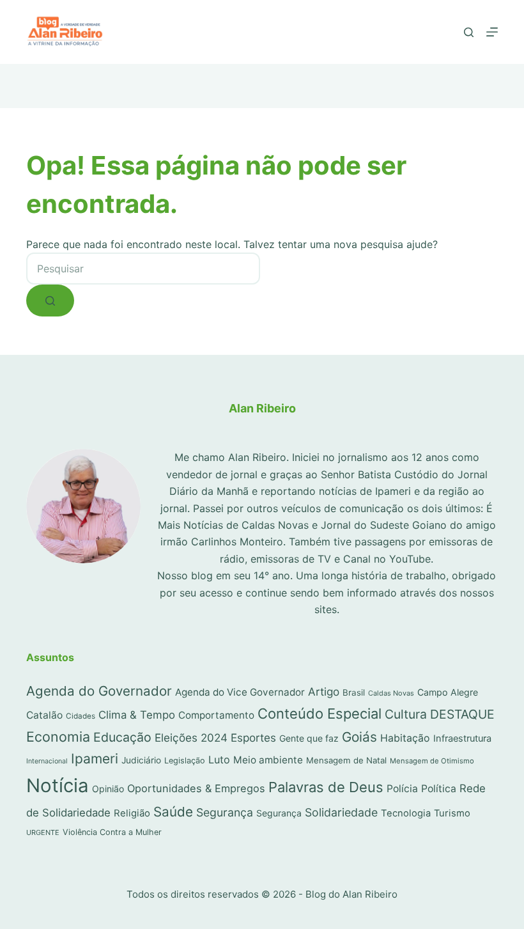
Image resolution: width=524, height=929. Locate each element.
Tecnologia (406, 813)
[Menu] (492, 32)
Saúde (173, 812)
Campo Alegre (447, 692)
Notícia (57, 785)
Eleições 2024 (191, 737)
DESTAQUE (462, 714)
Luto (219, 759)
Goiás (359, 737)
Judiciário (141, 760)
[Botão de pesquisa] (50, 300)
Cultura (406, 714)
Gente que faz (309, 738)
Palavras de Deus (325, 787)
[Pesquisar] (469, 32)
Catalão (44, 715)
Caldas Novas (391, 693)
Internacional (47, 761)
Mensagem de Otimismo (432, 760)
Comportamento (216, 715)
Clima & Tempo (136, 714)
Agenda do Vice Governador (240, 692)
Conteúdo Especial (319, 713)
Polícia (402, 789)
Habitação (405, 738)
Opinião (108, 788)
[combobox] (143, 269)
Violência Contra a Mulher (112, 832)
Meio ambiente (268, 760)
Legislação (184, 760)
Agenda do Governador (99, 691)
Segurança (224, 812)
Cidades (80, 716)
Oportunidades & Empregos (196, 788)
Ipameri (94, 759)
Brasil (354, 692)
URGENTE (42, 832)
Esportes (253, 737)
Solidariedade (341, 812)
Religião (132, 813)
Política (438, 789)
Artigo (323, 691)
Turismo (452, 813)
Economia (58, 736)
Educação (122, 737)
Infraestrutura (462, 738)
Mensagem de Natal (346, 760)
